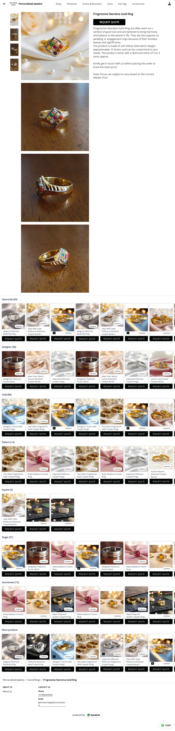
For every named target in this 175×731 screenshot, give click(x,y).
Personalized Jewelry (30, 3)
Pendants (72, 3)
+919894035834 (45, 694)
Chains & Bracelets (92, 3)
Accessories (138, 3)
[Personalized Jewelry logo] (13, 4)
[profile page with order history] (169, 4)
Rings (59, 3)
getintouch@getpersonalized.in (51, 703)
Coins (110, 3)
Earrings (122, 3)
